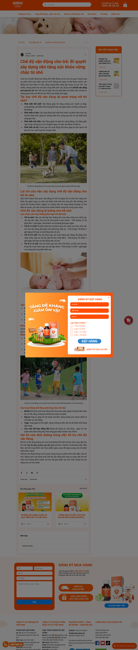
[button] (109, 297)
